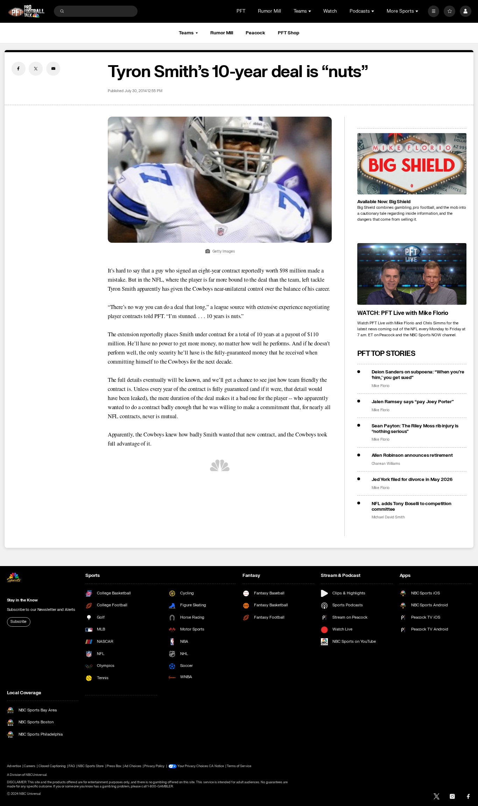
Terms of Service (239, 766)
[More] (434, 11)
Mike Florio (380, 386)
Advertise (14, 766)
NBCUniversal (36, 775)
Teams (186, 33)
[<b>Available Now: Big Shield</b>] (412, 164)
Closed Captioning (52, 766)
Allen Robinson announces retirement (412, 455)
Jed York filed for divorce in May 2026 (412, 479)
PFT (241, 11)
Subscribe (18, 622)
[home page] (26, 11)
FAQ (72, 766)
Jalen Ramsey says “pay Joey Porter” (413, 402)
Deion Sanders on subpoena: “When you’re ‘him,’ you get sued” (418, 374)
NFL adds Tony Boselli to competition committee (411, 506)
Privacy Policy (154, 766)
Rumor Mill (269, 11)
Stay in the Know (22, 600)
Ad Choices (132, 766)
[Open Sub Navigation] (310, 11)
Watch (330, 11)
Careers (29, 766)
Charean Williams (386, 464)
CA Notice (216, 766)
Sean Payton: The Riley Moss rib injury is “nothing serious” (415, 428)
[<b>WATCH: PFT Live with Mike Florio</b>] (412, 274)
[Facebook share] (19, 69)
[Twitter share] (36, 69)
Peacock (255, 33)
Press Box (114, 766)
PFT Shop (288, 33)
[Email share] (53, 69)
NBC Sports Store (91, 766)
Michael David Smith (388, 517)
